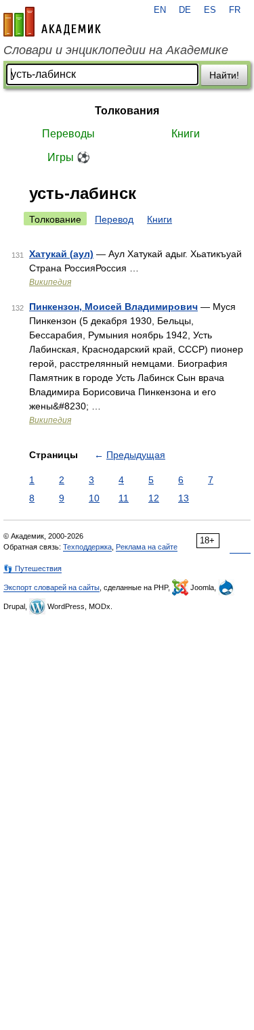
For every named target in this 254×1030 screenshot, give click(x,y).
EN (160, 10)
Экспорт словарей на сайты (51, 587)
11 (124, 498)
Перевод (114, 219)
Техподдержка (87, 547)
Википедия (50, 282)
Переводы (68, 133)
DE (185, 10)
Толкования (127, 110)
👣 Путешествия (32, 568)
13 (183, 498)
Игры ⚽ (68, 157)
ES (210, 10)
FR (234, 10)
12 (153, 498)
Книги (185, 133)
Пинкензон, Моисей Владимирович (113, 306)
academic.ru (52, 22)
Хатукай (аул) (61, 253)
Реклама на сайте (146, 547)
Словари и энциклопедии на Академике (115, 50)
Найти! (224, 75)
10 (94, 498)
